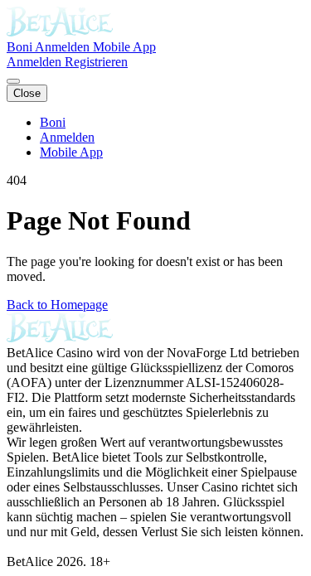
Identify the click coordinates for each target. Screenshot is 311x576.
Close (27, 93)
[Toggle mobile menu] (13, 81)
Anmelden (64, 47)
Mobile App (124, 47)
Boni (21, 47)
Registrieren (96, 62)
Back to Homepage (57, 305)
